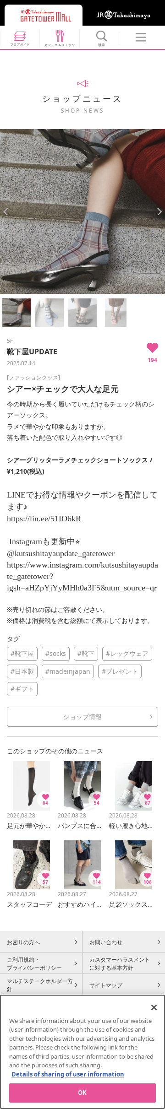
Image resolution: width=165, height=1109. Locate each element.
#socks (55, 653)
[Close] (154, 1007)
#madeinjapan (67, 671)
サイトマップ (105, 985)
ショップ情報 (82, 716)
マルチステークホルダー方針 (40, 985)
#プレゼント (120, 671)
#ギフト (22, 688)
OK (82, 1092)
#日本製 (22, 671)
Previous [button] (5, 212)
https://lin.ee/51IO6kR (44, 518)
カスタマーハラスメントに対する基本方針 (119, 963)
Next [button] (159, 212)
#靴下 (85, 653)
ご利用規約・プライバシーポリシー (34, 963)
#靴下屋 (22, 653)
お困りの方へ (23, 942)
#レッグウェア (127, 653)
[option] (82, 211)
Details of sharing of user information (67, 1074)
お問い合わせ (105, 942)
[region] (82, 1052)
